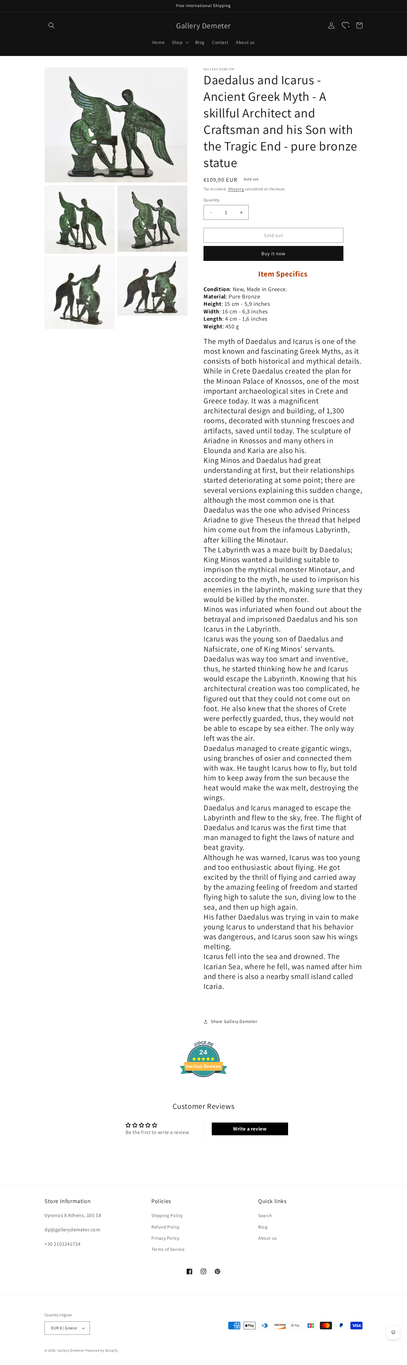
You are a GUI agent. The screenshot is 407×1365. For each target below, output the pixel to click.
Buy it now (273, 253)
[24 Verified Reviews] (203, 1088)
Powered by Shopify (101, 1350)
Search (265, 1215)
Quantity (211, 200)
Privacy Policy (165, 1238)
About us (267, 1238)
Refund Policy (165, 1227)
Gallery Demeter (71, 1350)
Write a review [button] (249, 1128)
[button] (52, 25)
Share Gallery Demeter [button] (234, 1021)
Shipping (236, 188)
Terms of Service (168, 1249)
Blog (262, 1227)
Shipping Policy (167, 1215)
